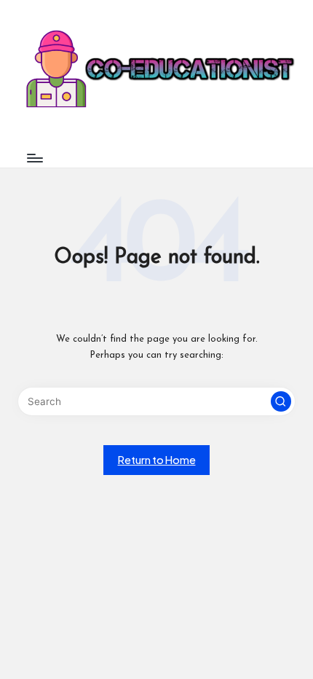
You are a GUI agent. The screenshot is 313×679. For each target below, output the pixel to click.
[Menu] (34, 158)
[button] (281, 401)
